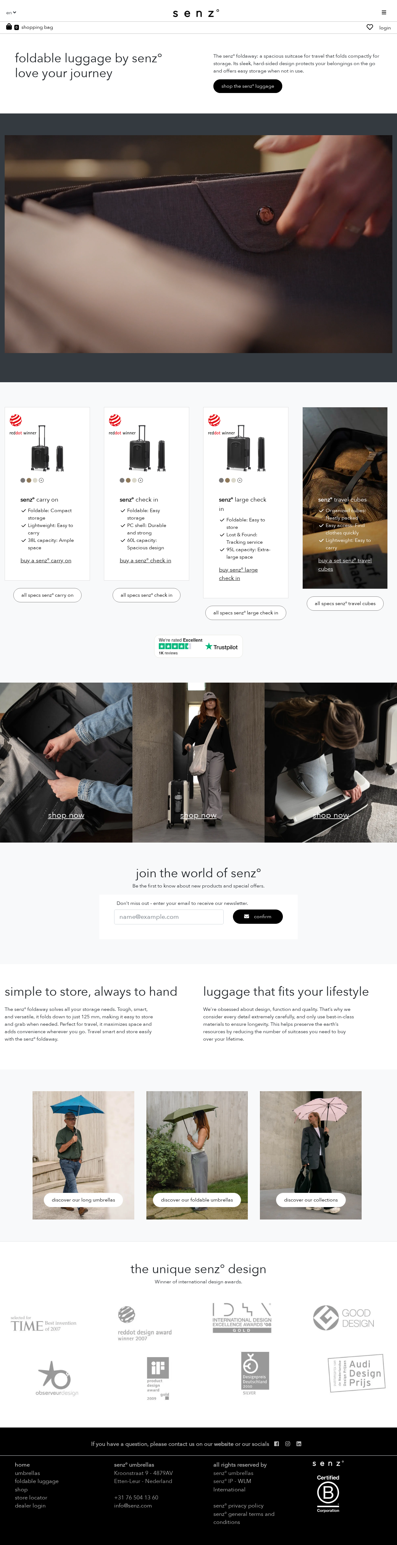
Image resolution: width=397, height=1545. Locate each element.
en (9, 12)
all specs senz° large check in (245, 612)
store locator (31, 1497)
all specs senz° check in (146, 595)
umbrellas (27, 1473)
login (385, 27)
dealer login (30, 1505)
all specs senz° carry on (47, 595)
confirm (262, 916)
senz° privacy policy (238, 1505)
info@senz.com (133, 1505)
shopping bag (37, 27)
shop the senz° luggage (247, 86)
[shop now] (66, 762)
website (224, 1444)
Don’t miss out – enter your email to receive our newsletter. (182, 903)
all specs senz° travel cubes (345, 603)
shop (21, 1489)
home (22, 1464)
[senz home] (196, 13)
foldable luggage (37, 1481)
